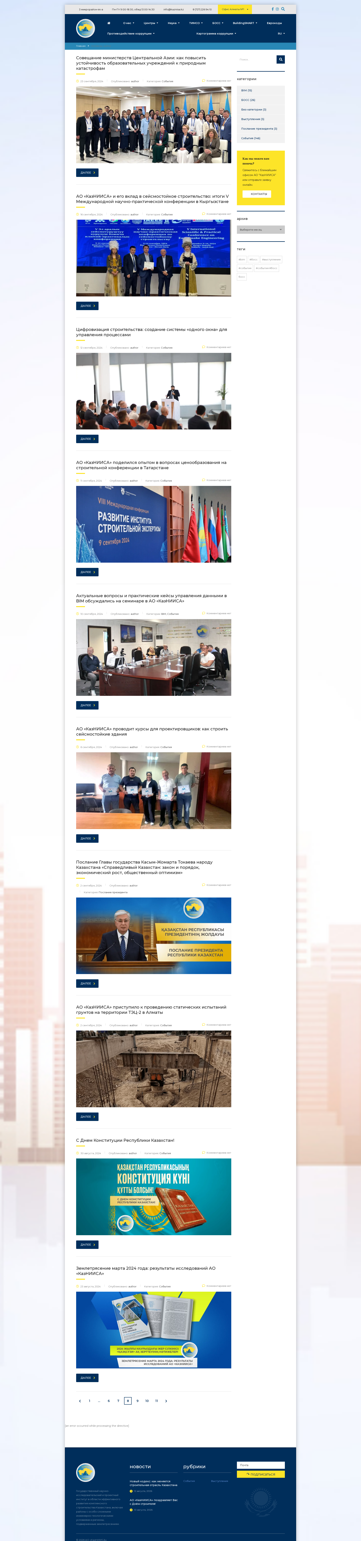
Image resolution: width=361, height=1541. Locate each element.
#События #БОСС (266, 268)
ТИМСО (194, 23)
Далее (86, 172)
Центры (149, 23)
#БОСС (254, 259)
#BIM (242, 259)
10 (147, 1401)
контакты (259, 194)
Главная (81, 45)
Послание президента (257, 128)
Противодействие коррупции (129, 33)
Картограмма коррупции (214, 33)
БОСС (216, 23)
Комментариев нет (219, 80)
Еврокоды (274, 23)
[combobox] (261, 230)
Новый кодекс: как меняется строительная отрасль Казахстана (153, 1483)
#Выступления (271, 259)
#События (245, 268)
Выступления (250, 119)
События (247, 138)
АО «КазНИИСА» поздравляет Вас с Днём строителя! (154, 1502)
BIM (244, 90)
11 (156, 1401)
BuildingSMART (243, 23)
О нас (127, 23)
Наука (172, 23)
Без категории (251, 109)
